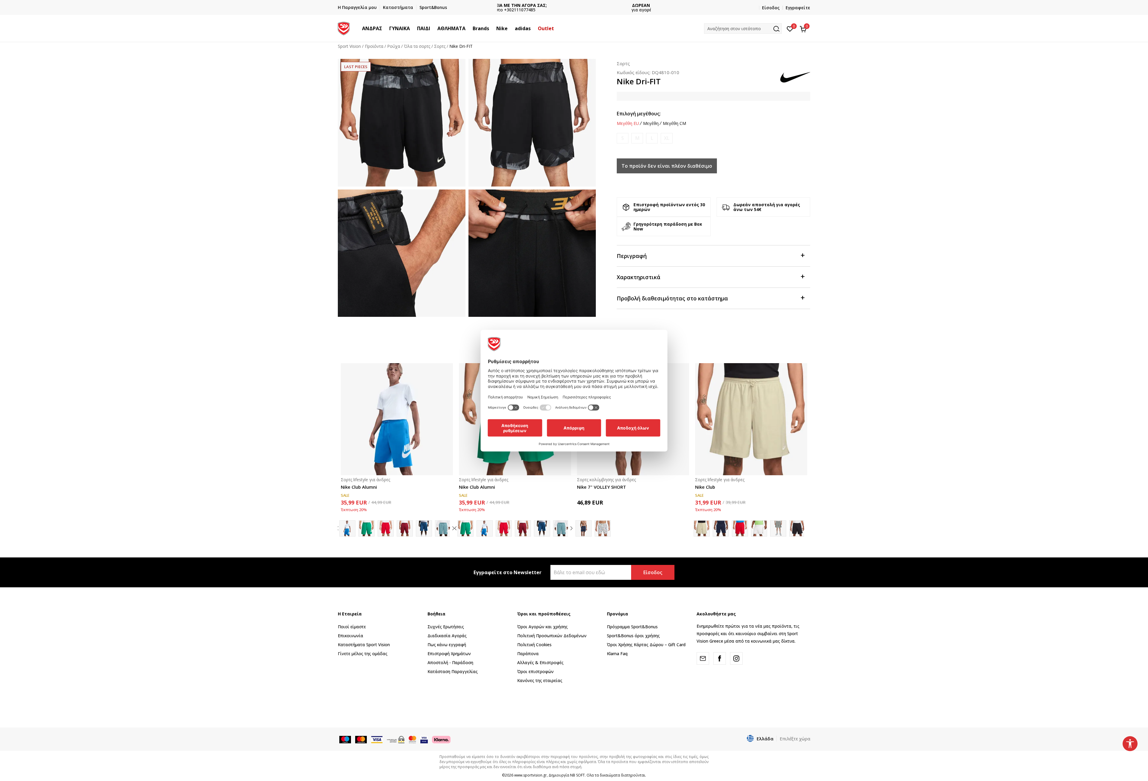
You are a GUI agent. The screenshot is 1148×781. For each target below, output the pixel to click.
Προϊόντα (374, 46)
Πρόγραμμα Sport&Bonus (632, 626)
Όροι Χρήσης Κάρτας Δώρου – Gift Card (646, 644)
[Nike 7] (602, 528)
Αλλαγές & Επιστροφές (540, 662)
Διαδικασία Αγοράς (447, 635)
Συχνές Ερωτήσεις (446, 626)
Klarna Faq (617, 653)
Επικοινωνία (350, 635)
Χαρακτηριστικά (638, 277)
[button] (385, 28)
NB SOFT (577, 775)
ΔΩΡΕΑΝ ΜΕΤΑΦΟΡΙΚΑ (574, 5)
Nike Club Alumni (359, 487)
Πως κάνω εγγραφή (447, 644)
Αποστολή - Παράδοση (450, 662)
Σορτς (439, 46)
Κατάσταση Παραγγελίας (453, 671)
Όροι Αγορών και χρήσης (542, 626)
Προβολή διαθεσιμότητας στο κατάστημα (672, 298)
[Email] (703, 658)
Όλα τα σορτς (417, 46)
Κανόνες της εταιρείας (539, 680)
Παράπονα (528, 653)
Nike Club (705, 487)
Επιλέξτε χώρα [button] (795, 739)
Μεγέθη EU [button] (628, 123)
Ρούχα (393, 46)
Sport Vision (349, 46)
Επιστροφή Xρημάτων (449, 653)
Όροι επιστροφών (535, 671)
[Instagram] (736, 658)
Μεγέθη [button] (651, 123)
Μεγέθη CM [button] (674, 123)
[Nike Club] (751, 419)
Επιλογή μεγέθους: (639, 113)
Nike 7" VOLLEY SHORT (601, 487)
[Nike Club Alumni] (397, 419)
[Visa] (424, 739)
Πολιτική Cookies (534, 644)
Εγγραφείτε (798, 7)
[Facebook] (720, 658)
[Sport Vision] (343, 28)
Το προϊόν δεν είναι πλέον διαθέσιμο (667, 166)
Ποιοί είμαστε (352, 626)
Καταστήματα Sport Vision (364, 644)
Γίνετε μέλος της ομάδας (362, 653)
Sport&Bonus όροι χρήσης (633, 635)
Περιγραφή (632, 255)
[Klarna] (441, 739)
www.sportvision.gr (530, 775)
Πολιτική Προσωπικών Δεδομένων (552, 635)
